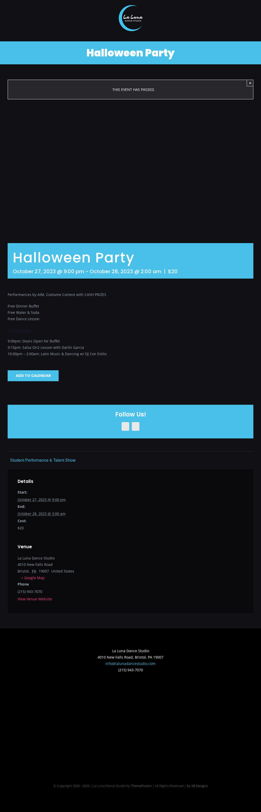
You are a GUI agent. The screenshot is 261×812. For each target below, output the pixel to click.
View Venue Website (35, 598)
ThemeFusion (141, 785)
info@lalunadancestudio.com (130, 663)
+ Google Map (33, 577)
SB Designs (199, 785)
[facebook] (126, 688)
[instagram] (134, 688)
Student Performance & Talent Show (43, 460)
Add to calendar (33, 376)
